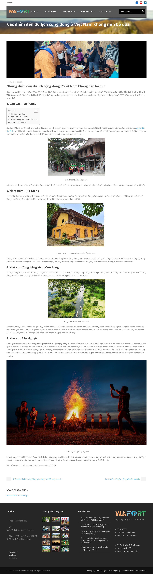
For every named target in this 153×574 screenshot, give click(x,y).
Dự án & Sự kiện (99, 570)
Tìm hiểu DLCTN (50, 12)
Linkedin (13, 558)
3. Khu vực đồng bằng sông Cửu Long (23, 119)
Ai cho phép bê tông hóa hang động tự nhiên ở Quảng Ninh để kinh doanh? (94, 540)
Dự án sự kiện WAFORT (127, 535)
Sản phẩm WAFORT (87, 12)
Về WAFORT (33, 12)
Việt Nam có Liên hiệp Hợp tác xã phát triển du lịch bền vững (95, 525)
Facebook (13, 552)
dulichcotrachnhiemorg (16, 495)
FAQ (89, 570)
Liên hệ (143, 570)
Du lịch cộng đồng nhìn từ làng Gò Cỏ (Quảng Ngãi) (95, 532)
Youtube (12, 555)
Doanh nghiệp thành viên (128, 551)
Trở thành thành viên (126, 532)
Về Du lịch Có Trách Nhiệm (128, 545)
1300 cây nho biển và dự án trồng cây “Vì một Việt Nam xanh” (95, 518)
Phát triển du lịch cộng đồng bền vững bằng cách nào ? (94, 548)
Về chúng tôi (113, 570)
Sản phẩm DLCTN (124, 548)
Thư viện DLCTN (69, 12)
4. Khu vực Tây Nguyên (17, 122)
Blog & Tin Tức (105, 12)
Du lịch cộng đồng (16, 82)
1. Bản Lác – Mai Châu (17, 114)
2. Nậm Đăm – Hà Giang (18, 117)
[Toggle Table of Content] (34, 111)
